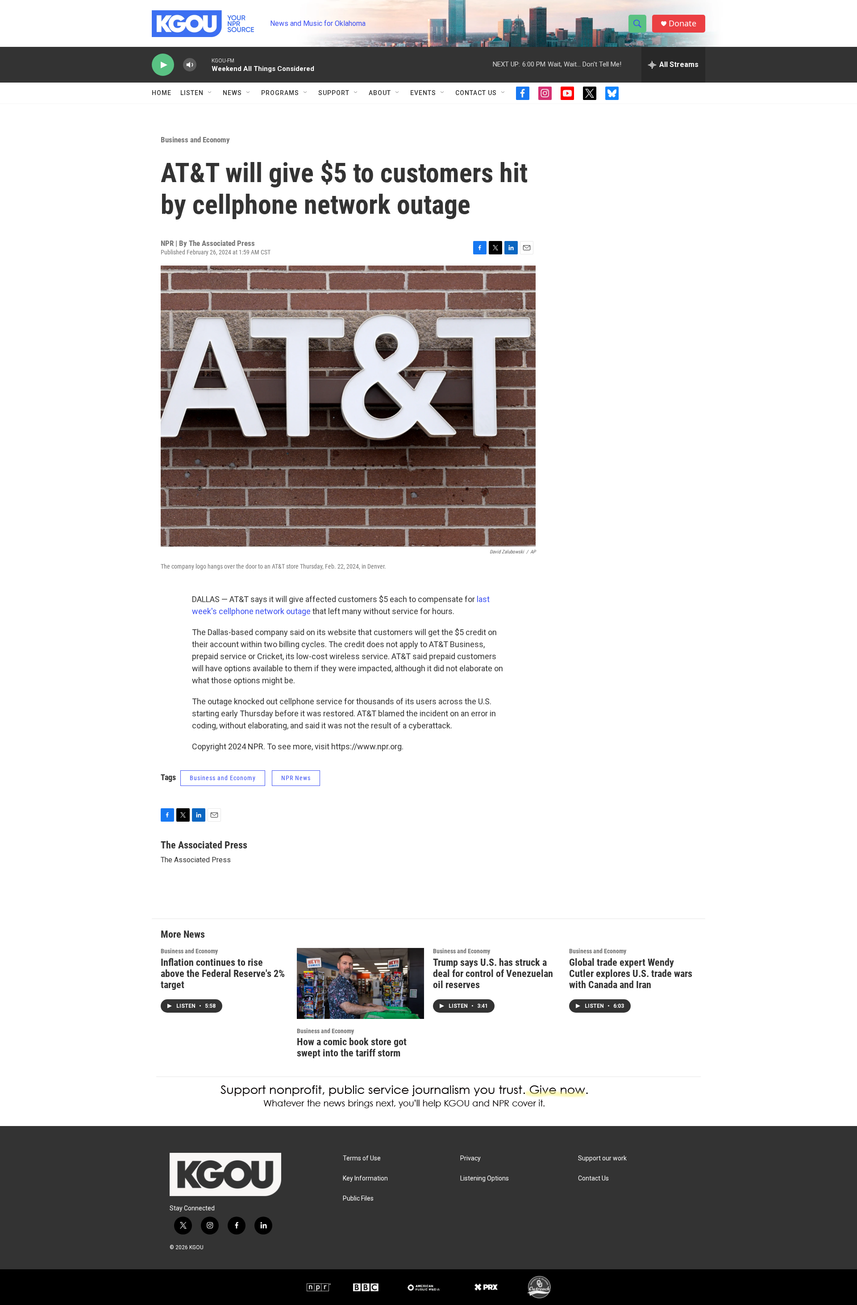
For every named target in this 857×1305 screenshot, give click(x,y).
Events (423, 92)
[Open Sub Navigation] (210, 92)
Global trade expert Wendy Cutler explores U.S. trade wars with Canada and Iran (630, 973)
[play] (163, 65)
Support (333, 92)
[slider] (204, 64)
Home (161, 92)
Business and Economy (195, 139)
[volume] (189, 65)
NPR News (296, 777)
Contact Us (476, 92)
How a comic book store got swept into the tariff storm (352, 1047)
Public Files (358, 1198)
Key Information (365, 1178)
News (232, 92)
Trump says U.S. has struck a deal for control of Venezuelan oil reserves (493, 973)
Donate (682, 23)
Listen (192, 92)
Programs (280, 92)
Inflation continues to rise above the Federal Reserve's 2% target (223, 973)
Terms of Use (362, 1158)
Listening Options (484, 1178)
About (380, 92)
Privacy (470, 1158)
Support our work (602, 1158)
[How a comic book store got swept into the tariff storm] (360, 983)
